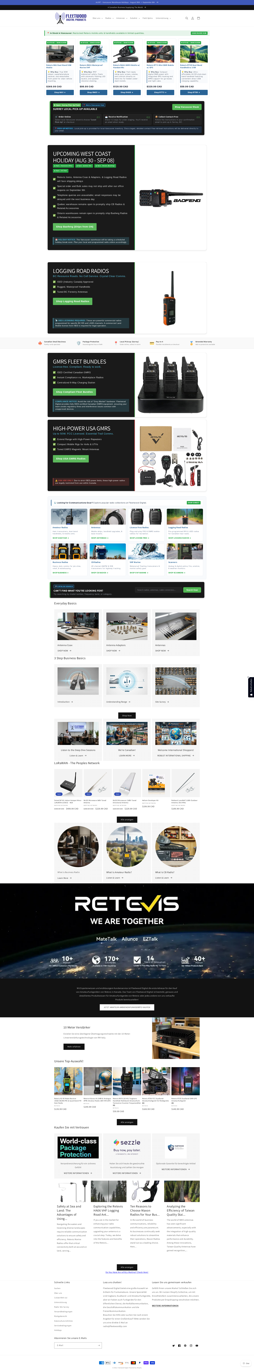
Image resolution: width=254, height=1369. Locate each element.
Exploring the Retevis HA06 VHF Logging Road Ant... (108, 1210)
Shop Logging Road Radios (72, 301)
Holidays (58, 1330)
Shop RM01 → (93, 92)
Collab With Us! (60, 1297)
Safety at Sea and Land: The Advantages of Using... (69, 1212)
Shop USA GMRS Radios (71, 458)
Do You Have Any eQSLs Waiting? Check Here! (127, 1272)
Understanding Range (116, 701)
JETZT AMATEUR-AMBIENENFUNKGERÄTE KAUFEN (127, 1007)
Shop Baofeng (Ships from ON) (74, 226)
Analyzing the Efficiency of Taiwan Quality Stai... (181, 1210)
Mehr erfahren (74, 1046)
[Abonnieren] (99, 1345)
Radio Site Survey (61, 1307)
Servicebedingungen (63, 1325)
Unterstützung (60, 1302)
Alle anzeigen (127, 819)
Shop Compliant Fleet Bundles (74, 392)
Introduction (64, 701)
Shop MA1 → (60, 92)
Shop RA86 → (127, 92)
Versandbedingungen (63, 1311)
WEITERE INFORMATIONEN (76, 1173)
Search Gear (192, 590)
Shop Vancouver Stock (187, 107)
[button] (97, 18)
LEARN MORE (125, 755)
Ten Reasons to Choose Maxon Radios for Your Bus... (145, 1210)
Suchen (57, 1288)
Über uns (58, 1293)
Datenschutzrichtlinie (63, 1321)
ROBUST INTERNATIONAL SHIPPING (174, 755)
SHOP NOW (63, 650)
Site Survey (160, 701)
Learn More (63, 878)
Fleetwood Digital (123, 1368)
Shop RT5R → (194, 92)
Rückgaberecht (60, 1316)
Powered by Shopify (135, 1368)
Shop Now (127, 715)
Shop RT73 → (160, 92)
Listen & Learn (76, 755)
